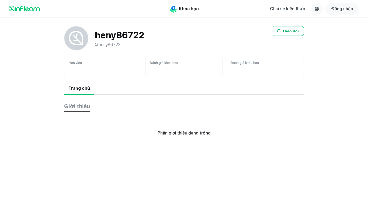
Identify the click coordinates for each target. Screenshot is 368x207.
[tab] (79, 88)
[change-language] (316, 9)
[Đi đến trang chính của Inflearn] (24, 8)
